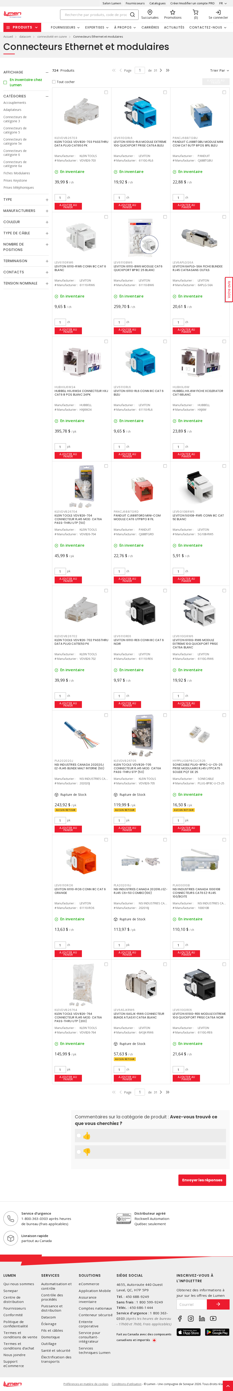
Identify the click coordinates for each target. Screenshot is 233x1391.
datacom (25, 36)
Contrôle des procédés (52, 1297)
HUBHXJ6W (181, 387)
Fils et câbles (52, 1330)
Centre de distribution (13, 1299)
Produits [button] (22, 27)
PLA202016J (123, 885)
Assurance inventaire (87, 1299)
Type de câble (16, 233)
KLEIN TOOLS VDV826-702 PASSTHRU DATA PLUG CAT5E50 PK (82, 642)
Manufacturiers (19, 210)
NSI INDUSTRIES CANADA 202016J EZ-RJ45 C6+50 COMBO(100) (140, 891)
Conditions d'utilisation (127, 1384)
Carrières (150, 27)
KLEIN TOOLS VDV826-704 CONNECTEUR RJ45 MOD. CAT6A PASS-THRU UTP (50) (78, 519)
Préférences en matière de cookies (85, 1384)
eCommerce (89, 1284)
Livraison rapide (34, 1235)
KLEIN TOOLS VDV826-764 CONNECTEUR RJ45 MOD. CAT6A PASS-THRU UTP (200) (78, 1017)
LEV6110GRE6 (182, 1010)
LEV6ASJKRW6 (124, 1010)
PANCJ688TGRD (126, 512)
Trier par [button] (217, 70)
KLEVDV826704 (66, 512)
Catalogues (157, 3)
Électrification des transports (56, 1359)
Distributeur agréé (150, 1213)
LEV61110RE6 (122, 636)
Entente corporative (89, 1324)
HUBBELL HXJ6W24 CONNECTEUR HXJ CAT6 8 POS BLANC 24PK (81, 393)
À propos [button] (123, 27)
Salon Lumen (112, 3)
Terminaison (15, 260)
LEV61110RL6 (122, 387)
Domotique (50, 1337)
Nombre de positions (13, 247)
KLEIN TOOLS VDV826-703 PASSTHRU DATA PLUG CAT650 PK (82, 143)
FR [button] (221, 3)
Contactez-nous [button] (205, 27)
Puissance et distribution (52, 1308)
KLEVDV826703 (66, 138)
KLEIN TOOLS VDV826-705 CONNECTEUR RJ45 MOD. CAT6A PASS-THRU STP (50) (137, 768)
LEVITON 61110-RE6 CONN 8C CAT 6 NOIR (139, 642)
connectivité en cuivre (52, 36)
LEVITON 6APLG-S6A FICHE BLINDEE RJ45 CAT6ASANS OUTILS (198, 268)
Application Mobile (95, 1291)
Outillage (48, 1343)
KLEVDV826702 (66, 636)
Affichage (13, 72)
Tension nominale (20, 283)
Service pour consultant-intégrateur (89, 1337)
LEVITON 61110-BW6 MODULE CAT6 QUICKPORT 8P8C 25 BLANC (138, 268)
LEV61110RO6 (64, 885)
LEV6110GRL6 (123, 138)
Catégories (14, 96)
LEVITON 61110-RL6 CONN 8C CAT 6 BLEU (139, 393)
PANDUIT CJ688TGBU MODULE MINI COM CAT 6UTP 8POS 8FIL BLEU (198, 143)
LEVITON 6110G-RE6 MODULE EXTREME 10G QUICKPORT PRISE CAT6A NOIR (199, 1015)
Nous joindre (14, 1355)
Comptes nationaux (95, 1308)
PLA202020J (64, 761)
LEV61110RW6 (64, 262)
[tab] (26, 72)
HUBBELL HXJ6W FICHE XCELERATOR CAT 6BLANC (198, 393)
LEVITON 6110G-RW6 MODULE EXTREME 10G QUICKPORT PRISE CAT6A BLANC (195, 643)
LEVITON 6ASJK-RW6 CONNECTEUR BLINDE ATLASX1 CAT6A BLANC (139, 1015)
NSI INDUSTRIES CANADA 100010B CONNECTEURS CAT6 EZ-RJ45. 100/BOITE (196, 892)
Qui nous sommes (18, 1284)
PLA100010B (181, 885)
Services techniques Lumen (94, 1350)
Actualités (174, 27)
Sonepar (10, 1291)
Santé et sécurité (55, 1350)
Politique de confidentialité (15, 1324)
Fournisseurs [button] (63, 27)
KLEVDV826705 (125, 761)
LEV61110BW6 (123, 262)
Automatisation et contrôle (56, 1286)
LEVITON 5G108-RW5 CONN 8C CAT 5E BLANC (198, 517)
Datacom (48, 1317)
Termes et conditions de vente (20, 1335)
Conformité (13, 1315)
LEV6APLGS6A (183, 262)
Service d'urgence (36, 1213)
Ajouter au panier (68, 206)
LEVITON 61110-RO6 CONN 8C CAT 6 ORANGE (80, 891)
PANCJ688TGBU (185, 138)
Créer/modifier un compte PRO (192, 3)
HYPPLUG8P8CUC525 (189, 761)
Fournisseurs (135, 3)
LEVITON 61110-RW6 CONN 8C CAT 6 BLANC (80, 268)
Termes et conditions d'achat (18, 1345)
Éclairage (48, 1324)
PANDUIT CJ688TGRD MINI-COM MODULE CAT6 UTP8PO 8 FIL (137, 517)
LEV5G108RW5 (183, 512)
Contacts (13, 272)
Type (7, 199)
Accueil (8, 36)
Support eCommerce (13, 1363)
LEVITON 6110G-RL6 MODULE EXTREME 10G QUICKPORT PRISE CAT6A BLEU (140, 143)
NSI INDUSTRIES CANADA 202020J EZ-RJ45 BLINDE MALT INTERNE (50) (79, 766)
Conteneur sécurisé (96, 1315)
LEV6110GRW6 (183, 636)
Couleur (11, 221)
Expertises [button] (94, 27)
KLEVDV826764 (66, 1010)
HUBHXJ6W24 (65, 387)
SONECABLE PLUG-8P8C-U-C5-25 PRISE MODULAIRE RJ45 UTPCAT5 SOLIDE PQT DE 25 (198, 768)
